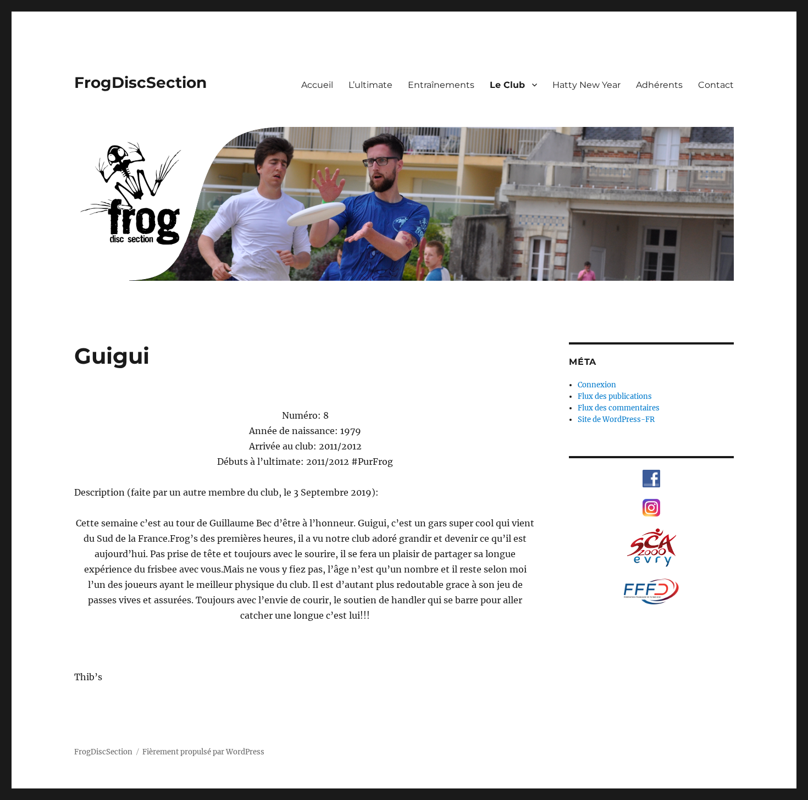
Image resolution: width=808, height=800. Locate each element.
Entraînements (441, 85)
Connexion (597, 385)
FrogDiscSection (140, 82)
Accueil (317, 85)
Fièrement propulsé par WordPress (203, 752)
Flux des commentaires (619, 408)
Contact (716, 85)
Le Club (507, 85)
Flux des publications (615, 396)
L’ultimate (370, 85)
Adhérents (659, 85)
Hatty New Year (586, 85)
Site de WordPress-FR (616, 419)
